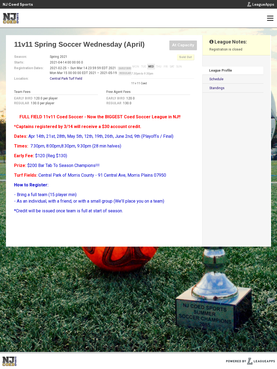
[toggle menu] (270, 18)
